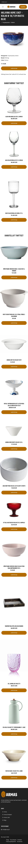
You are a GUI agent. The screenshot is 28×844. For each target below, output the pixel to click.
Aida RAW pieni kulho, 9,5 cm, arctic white (14, 486)
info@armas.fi (4, 2)
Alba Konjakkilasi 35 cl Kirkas (14, 116)
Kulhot (13, 22)
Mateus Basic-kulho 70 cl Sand (14, 771)
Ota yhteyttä (13, 839)
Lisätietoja (14, 68)
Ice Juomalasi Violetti (14, 683)
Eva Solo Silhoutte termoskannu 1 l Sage (14, 727)
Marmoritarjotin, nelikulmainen (14, 626)
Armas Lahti (7, 817)
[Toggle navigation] (3, 6)
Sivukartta (19, 841)
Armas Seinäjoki (8, 814)
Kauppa (23, 6)
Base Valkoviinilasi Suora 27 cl (14, 213)
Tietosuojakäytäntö (11, 841)
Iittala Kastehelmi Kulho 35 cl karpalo (14, 522)
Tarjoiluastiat (6, 22)
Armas (5, 812)
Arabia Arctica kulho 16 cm (14, 360)
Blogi (5, 820)
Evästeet (19, 839)
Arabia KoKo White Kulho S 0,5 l (14, 442)
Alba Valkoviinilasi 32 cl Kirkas (14, 160)
